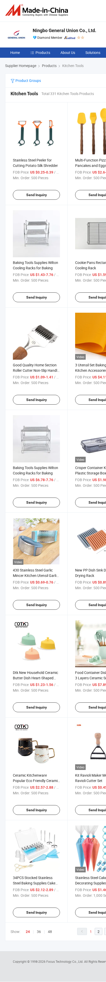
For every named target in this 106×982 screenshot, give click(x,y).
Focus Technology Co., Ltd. (65, 961)
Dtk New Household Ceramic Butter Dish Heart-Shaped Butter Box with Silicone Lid (35, 678)
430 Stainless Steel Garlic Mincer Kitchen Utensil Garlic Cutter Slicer (35, 575)
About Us (67, 52)
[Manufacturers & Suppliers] (37, 10)
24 (28, 932)
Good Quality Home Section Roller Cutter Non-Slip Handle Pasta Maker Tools (36, 370)
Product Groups (28, 80)
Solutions (92, 52)
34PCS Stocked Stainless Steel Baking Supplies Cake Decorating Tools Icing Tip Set (36, 883)
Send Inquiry (36, 195)
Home (15, 52)
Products (43, 52)
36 (39, 931)
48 (50, 931)
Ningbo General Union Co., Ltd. (64, 30)
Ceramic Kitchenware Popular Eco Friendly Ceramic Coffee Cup (36, 780)
